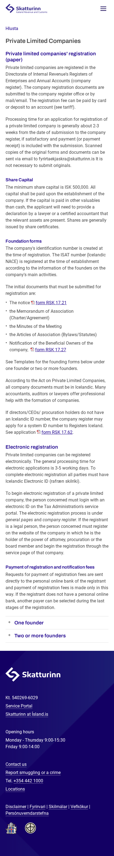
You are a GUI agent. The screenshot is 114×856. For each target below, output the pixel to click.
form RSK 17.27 (50, 349)
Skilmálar (58, 806)
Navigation (103, 8)
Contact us (16, 764)
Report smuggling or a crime (33, 772)
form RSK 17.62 (57, 432)
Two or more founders (40, 635)
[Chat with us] (91, 833)
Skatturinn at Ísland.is (27, 714)
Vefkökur (79, 806)
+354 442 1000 (28, 780)
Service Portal (19, 706)
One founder (29, 622)
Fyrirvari (37, 806)
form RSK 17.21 (51, 302)
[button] (12, 28)
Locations (15, 789)
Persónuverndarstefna (27, 813)
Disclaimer (16, 806)
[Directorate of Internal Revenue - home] (29, 8)
